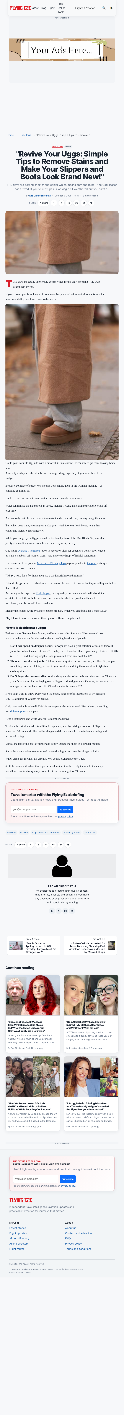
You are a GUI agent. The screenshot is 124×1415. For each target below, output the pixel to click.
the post (91, 563)
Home (10, 135)
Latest (35, 7)
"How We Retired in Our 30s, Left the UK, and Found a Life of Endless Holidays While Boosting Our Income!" (29, 1106)
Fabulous (25, 135)
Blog (43, 7)
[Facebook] (52, 911)
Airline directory (18, 1243)
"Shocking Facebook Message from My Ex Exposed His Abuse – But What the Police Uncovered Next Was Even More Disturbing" (26, 1026)
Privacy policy (73, 1243)
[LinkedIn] (72, 911)
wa (76, 203)
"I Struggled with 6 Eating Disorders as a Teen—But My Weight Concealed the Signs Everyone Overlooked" (87, 1106)
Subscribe (65, 809)
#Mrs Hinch (90, 832)
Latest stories (17, 1228)
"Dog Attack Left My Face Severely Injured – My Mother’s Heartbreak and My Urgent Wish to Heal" (86, 1024)
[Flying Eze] (20, 8)
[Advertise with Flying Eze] (62, 49)
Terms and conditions (78, 1248)
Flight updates (18, 1233)
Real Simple (43, 593)
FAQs (68, 1238)
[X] (59, 911)
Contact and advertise (78, 1233)
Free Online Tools (61, 8)
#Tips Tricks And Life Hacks (45, 832)
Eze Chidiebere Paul (40, 195)
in (69, 203)
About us (70, 1228)
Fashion (24, 832)
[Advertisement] (62, 106)
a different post (16, 711)
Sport (52, 7)
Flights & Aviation (85, 7)
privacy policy (65, 816)
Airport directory (19, 1238)
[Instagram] (65, 911)
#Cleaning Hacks (72, 832)
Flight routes (16, 1248)
